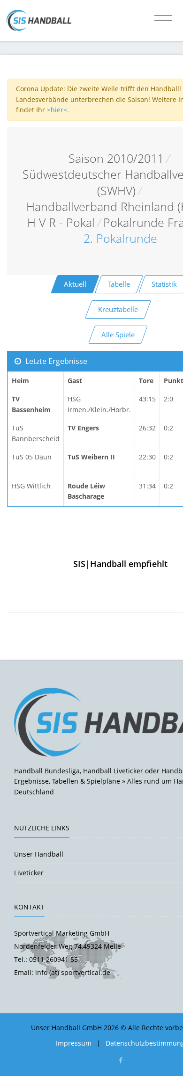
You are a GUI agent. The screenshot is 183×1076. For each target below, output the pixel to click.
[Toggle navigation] (163, 20)
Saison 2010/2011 (116, 158)
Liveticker (29, 872)
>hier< (57, 109)
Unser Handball (38, 854)
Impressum (74, 1043)
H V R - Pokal (61, 222)
